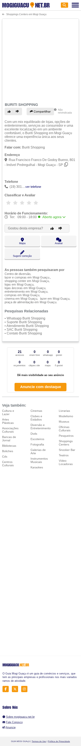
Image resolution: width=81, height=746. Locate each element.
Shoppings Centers (66, 442)
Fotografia (37, 444)
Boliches (7, 451)
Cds (4, 456)
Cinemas (36, 410)
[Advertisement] (40, 59)
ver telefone (33, 186)
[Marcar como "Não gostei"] (18, 111)
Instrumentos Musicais (39, 460)
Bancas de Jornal (9, 438)
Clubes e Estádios (36, 417)
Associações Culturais (10, 430)
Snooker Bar (67, 450)
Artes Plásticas (8, 421)
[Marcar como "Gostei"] (10, 111)
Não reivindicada (65, 111)
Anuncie (11, 727)
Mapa (22, 243)
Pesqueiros (66, 435)
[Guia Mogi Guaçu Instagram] (25, 689)
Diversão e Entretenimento (41, 426)
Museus (64, 421)
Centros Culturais (8, 463)
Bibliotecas (9, 445)
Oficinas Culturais (64, 428)
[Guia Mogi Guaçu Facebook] (6, 689)
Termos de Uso (39, 741)
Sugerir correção (22, 256)
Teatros (64, 455)
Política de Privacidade (59, 741)
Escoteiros (37, 439)
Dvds (34, 433)
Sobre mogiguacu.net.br (20, 716)
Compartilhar (42, 111)
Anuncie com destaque (40, 387)
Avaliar (59, 243)
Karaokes (37, 467)
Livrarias (64, 410)
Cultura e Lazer (8, 412)
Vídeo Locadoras (66, 462)
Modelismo (66, 416)
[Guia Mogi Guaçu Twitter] (16, 689)
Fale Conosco (14, 722)
